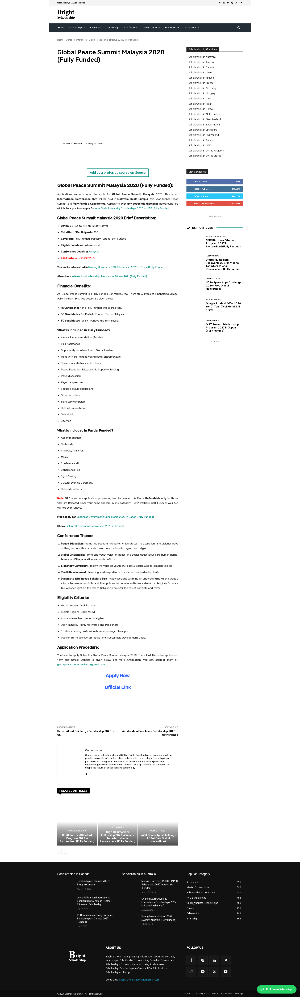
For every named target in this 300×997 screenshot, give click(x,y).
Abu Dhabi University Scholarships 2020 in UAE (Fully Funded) (132, 208)
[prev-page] (59, 851)
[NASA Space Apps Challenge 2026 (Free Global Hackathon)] (158, 822)
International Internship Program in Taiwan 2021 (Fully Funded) (109, 276)
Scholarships (213, 300)
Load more (213, 341)
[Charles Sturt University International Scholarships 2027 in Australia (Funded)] (130, 903)
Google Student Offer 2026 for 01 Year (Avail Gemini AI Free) (223, 306)
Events (69, 39)
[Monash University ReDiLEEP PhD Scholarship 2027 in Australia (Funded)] (130, 885)
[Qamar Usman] (60, 143)
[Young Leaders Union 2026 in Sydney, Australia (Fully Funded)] (130, 921)
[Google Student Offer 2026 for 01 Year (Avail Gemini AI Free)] (194, 305)
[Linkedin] (228, 3)
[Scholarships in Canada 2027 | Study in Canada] (65, 885)
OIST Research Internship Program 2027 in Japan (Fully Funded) (222, 327)
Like (238, 181)
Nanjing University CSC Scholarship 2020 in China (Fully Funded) (126, 267)
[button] (239, 28)
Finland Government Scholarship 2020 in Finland (95, 526)
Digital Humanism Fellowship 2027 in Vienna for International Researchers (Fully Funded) (117, 836)
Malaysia (94, 251)
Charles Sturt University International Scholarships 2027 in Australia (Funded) (158, 902)
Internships (212, 321)
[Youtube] (241, 3)
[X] (236, 3)
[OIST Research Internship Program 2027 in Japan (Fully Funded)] (194, 326)
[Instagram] (224, 3)
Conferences (80, 39)
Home (60, 39)
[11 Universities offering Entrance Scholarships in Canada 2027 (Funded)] (65, 919)
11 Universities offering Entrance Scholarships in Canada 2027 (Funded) (95, 918)
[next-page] (65, 851)
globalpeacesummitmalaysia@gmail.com (81, 664)
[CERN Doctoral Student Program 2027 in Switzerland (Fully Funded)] (77, 822)
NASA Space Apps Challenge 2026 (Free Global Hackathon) (158, 838)
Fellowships (117, 828)
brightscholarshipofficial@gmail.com (139, 979)
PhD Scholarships (77, 831)
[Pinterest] (98, 155)
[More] (114, 155)
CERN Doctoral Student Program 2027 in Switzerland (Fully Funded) (77, 838)
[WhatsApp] (106, 155)
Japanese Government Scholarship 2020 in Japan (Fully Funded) (115, 516)
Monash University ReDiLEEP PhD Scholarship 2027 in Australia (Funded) (159, 884)
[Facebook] (220, 3)
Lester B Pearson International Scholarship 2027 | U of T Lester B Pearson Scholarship (94, 901)
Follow (236, 189)
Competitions (157, 831)
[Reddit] (191, 972)
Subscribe (235, 203)
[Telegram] (232, 3)
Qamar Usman (74, 143)
